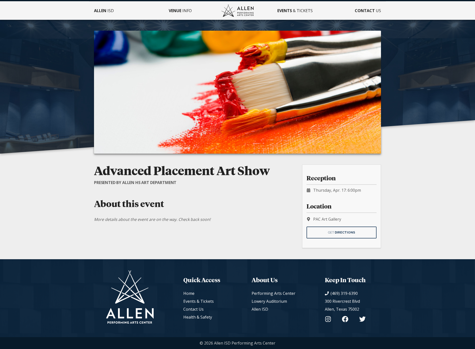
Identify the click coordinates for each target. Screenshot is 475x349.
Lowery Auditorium (269, 301)
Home (188, 293)
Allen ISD (260, 309)
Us (368, 10)
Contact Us (193, 309)
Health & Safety (197, 317)
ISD (104, 10)
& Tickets (295, 10)
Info (180, 10)
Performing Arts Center (273, 293)
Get (341, 232)
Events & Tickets (198, 301)
